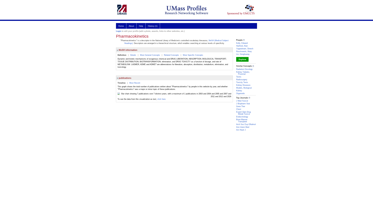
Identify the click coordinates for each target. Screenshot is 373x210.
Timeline (121, 83)
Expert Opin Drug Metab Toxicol (243, 113)
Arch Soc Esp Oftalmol (246, 124)
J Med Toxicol (242, 101)
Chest (238, 109)
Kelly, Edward (242, 43)
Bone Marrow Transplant (241, 120)
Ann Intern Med (242, 127)
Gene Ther (240, 106)
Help (141, 26)
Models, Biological (244, 88)
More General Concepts (150, 55)
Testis (238, 77)
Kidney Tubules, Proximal (243, 73)
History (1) (153, 26)
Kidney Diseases (243, 85)
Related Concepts (171, 55)
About (131, 26)
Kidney (239, 91)
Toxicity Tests (242, 82)
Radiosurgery (241, 79)
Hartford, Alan (242, 46)
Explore (242, 59)
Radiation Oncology (244, 69)
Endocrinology (242, 117)
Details (133, 55)
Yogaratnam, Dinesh (244, 49)
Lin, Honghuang (242, 54)
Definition (122, 55)
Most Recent (134, 83)
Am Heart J (241, 130)
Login (118, 31)
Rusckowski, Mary (244, 51)
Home (121, 26)
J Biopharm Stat (243, 104)
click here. (161, 99)
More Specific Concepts (193, 55)
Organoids (240, 93)
